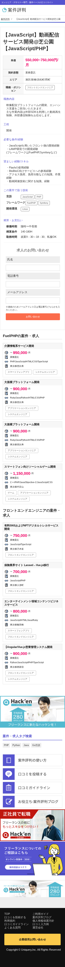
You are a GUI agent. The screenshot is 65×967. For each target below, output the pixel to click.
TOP (7, 913)
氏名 (10, 259)
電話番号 (13, 275)
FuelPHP (31, 203)
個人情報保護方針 (43, 920)
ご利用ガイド (40, 913)
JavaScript (27, 197)
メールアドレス (17, 292)
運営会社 (37, 927)
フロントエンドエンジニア (40, 87)
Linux (25, 209)
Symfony (44, 203)
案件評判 (5, 19)
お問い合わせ (33, 316)
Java (26, 745)
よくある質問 (12, 927)
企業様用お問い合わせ (32, 939)
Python (16, 745)
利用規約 (9, 920)
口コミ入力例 (40, 924)
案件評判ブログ (41, 917)
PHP (39, 197)
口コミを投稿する (15, 917)
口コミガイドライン (16, 924)
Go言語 (36, 745)
